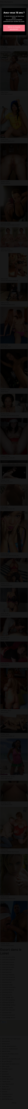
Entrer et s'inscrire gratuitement (14, 28)
